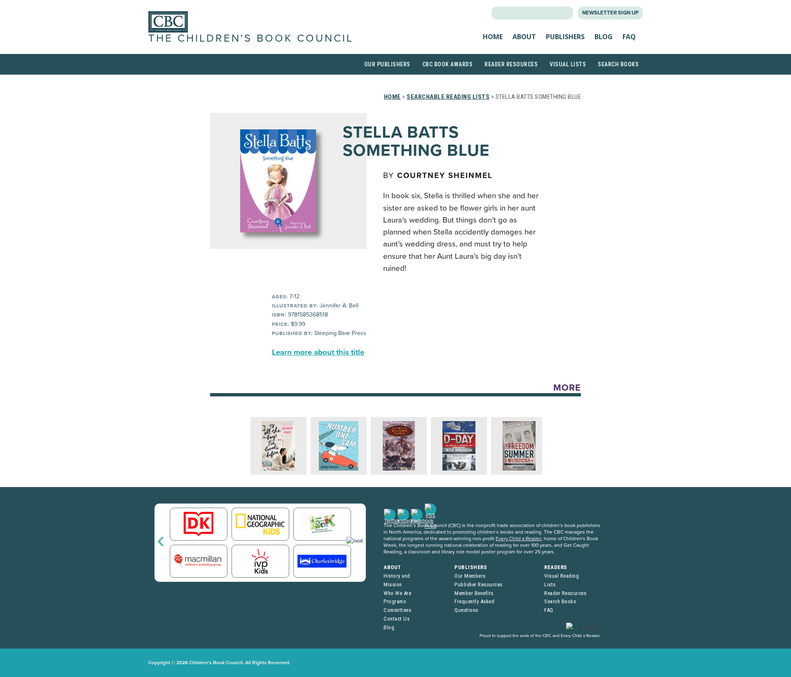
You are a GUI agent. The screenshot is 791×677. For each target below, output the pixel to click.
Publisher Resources (478, 584)
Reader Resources (511, 64)
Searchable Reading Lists (448, 97)
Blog (603, 36)
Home (493, 36)
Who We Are (397, 593)
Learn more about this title (318, 352)
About (524, 36)
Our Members (470, 576)
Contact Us (397, 619)
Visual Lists (568, 64)
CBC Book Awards (447, 64)
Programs (395, 601)
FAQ (629, 36)
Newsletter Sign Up (610, 12)
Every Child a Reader (518, 538)
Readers (555, 567)
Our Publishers (387, 64)
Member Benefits (474, 593)
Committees (397, 610)
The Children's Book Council (250, 38)
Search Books (618, 64)
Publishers (565, 36)
